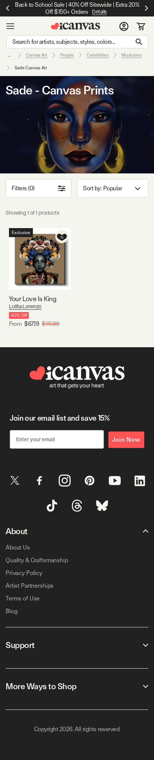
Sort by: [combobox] (102, 188)
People (67, 55)
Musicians (131, 55)
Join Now (126, 439)
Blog (11, 611)
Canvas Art (36, 55)
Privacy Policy (24, 572)
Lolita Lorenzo (25, 306)
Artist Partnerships (29, 585)
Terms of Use (23, 598)
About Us (18, 547)
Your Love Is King (32, 299)
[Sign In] (124, 26)
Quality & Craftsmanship (37, 560)
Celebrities (98, 55)
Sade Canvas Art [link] (31, 67)
